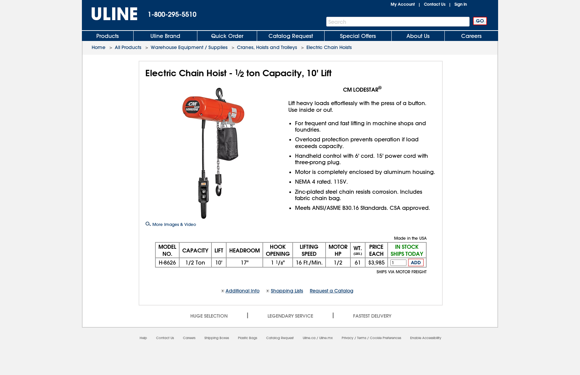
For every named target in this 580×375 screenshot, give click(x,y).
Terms (361, 338)
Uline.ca (309, 338)
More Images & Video (173, 224)
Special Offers (358, 36)
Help (143, 338)
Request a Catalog (331, 291)
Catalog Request (291, 36)
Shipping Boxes (216, 338)
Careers (471, 36)
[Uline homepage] (110, 14)
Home (98, 47)
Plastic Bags (247, 338)
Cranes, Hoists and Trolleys (267, 47)
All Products (128, 47)
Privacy (347, 338)
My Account (403, 4)
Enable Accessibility (425, 338)
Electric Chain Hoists (329, 47)
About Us (418, 36)
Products (107, 36)
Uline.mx (326, 338)
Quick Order (227, 36)
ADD (416, 263)
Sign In (460, 4)
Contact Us (434, 4)
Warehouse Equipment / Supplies (189, 47)
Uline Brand (165, 36)
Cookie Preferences (385, 338)
